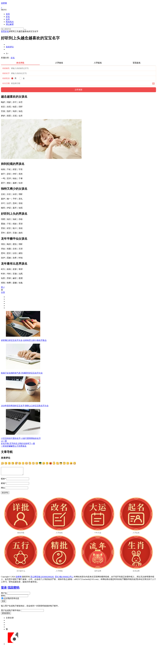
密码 (3, 596)
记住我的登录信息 (11, 598)
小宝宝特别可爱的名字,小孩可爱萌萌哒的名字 (21, 438)
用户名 (4, 593)
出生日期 (6, 83)
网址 (3, 488)
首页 (8, 14)
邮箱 (3, 483)
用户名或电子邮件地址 (11, 610)
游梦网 (4, 3)
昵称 (3, 479)
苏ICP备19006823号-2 (64, 577)
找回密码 (13, 587)
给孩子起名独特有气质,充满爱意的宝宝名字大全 (22, 373)
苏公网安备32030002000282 (42, 577)
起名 (8, 17)
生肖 (8, 19)
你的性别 (6, 78)
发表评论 (10, 47)
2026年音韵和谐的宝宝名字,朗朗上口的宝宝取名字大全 (25, 406)
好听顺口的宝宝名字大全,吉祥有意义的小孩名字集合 (24, 340)
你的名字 (6, 73)
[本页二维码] (13, 644)
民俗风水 (10, 22)
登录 (4, 587)
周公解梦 (10, 24)
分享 (3, 292)
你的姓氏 (6, 68)
